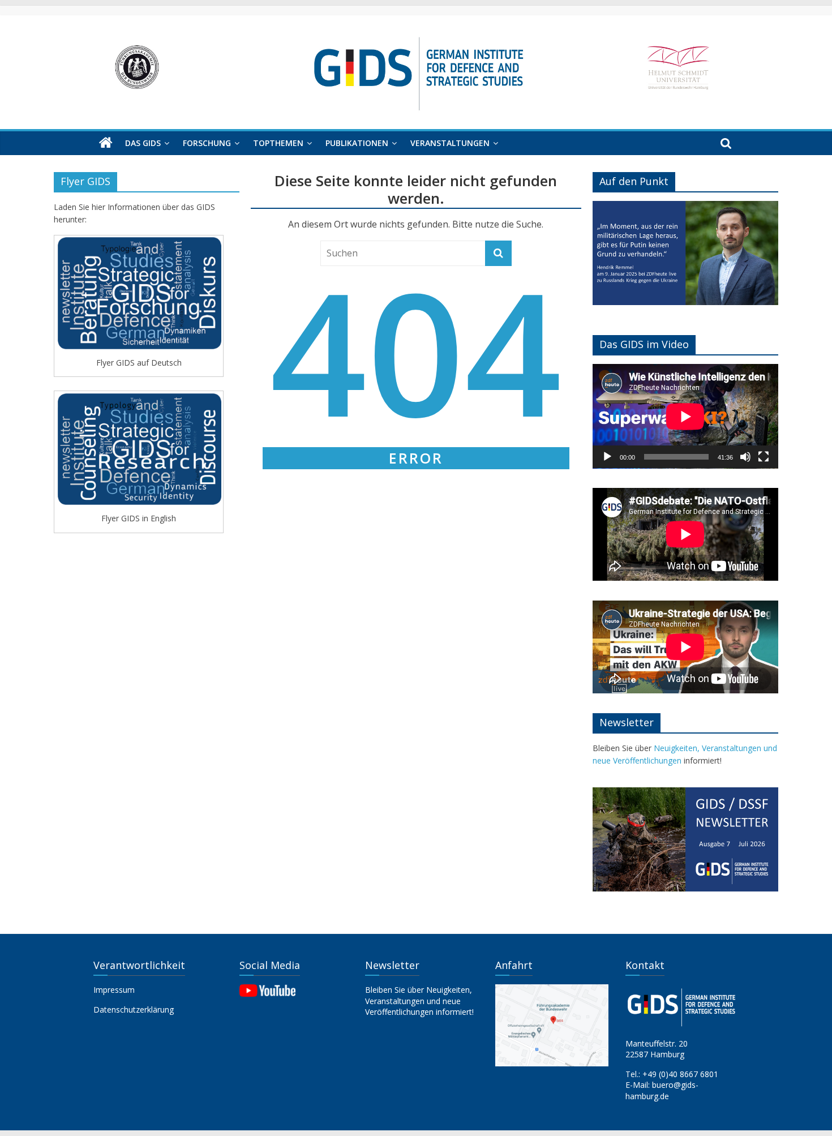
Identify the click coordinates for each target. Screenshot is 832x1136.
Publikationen (356, 143)
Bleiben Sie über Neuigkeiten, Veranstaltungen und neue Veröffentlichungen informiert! (419, 1000)
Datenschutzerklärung (133, 1009)
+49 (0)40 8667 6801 (680, 1074)
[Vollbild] (763, 456)
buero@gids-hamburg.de (661, 1090)
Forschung (207, 143)
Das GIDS (143, 143)
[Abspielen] (607, 456)
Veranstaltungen (450, 143)
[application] (685, 416)
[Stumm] (745, 456)
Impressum (114, 989)
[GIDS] (105, 143)
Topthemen (278, 143)
